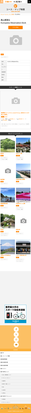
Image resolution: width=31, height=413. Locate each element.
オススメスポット (4, 233)
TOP (3, 352)
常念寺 (2, 229)
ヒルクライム (22, 124)
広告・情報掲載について (6, 374)
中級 (6, 116)
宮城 (2, 181)
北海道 (18, 155)
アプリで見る (15, 27)
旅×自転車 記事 (5, 362)
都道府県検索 (4, 359)
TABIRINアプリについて (6, 396)
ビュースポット (4, 57)
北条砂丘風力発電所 (20, 179)
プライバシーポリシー (6, 377)
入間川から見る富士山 (6, 255)
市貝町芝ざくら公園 (20, 203)
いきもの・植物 (4, 159)
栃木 (2, 155)
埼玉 (2, 54)
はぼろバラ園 (19, 153)
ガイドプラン (4, 125)
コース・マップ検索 (6, 356)
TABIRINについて (5, 371)
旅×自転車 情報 (5, 365)
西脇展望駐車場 (4, 203)
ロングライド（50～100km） (12, 124)
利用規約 (3, 399)
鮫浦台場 (18, 229)
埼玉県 (27, 124)
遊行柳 (2, 153)
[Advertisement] (15, 287)
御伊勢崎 (3, 179)
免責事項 (3, 380)
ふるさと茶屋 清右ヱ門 (21, 255)
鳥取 (17, 181)
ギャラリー (4, 368)
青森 (17, 231)
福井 (17, 257)
